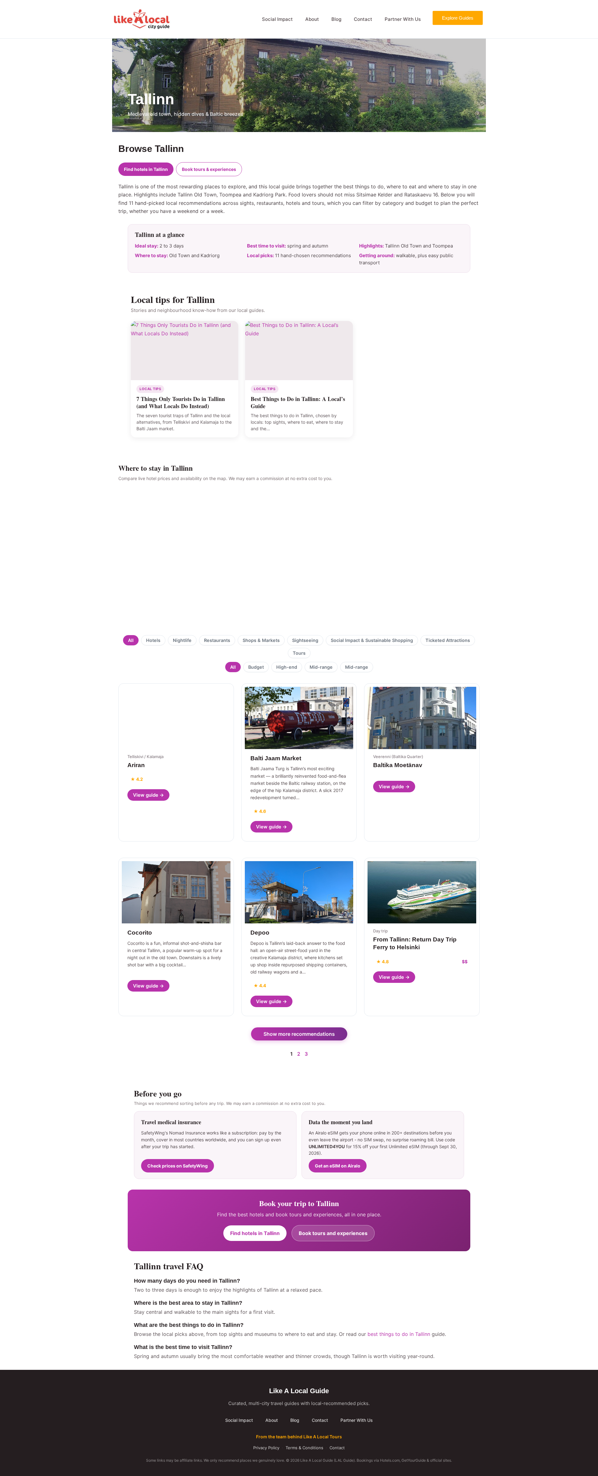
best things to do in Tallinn (399, 1334)
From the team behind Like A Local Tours (299, 1436)
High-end (286, 667)
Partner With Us (403, 19)
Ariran (136, 765)
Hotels (153, 640)
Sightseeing (305, 640)
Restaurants (217, 640)
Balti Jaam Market (275, 758)
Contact (363, 19)
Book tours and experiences (333, 1233)
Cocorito (139, 932)
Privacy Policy (266, 1447)
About (312, 19)
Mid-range (321, 667)
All (131, 640)
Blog (336, 19)
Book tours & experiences (209, 169)
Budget (256, 667)
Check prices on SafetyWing (177, 1165)
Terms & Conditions (304, 1447)
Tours (299, 653)
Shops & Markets (261, 640)
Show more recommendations (299, 1034)
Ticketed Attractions (447, 640)
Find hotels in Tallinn (146, 169)
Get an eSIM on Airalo (337, 1165)
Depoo (259, 932)
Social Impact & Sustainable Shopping (372, 640)
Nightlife (182, 640)
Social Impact (277, 19)
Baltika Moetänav (397, 765)
